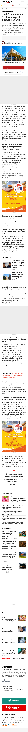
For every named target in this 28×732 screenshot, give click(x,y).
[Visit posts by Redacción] (3, 42)
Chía (12, 11)
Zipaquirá (3, 559)
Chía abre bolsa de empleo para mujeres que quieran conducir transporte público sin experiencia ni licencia (14, 518)
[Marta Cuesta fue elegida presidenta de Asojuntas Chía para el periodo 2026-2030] (7, 277)
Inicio (3, 9)
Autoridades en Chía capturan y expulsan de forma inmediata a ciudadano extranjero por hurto (18, 264)
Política (15, 9)
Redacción (9, 42)
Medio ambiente (10, 648)
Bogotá (3, 538)
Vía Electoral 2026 (22, 9)
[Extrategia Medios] (7, 1)
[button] (25, 1)
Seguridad (9, 637)
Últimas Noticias (9, 9)
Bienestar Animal (8, 548)
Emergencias (9, 559)
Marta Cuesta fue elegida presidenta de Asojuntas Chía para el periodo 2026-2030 (18, 276)
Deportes (7, 571)
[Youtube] (8, 680)
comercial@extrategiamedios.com (14, 696)
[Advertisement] (14, 90)
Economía (9, 615)
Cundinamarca (15, 658)
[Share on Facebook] (5, 38)
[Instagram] (5, 680)
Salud (8, 626)
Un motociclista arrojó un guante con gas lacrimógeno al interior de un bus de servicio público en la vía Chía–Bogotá (14, 513)
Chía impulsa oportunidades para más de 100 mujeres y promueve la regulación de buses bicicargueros (13, 507)
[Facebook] (3, 680)
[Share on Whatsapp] (8, 38)
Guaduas (4, 648)
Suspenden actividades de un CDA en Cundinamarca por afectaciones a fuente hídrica (8, 652)
